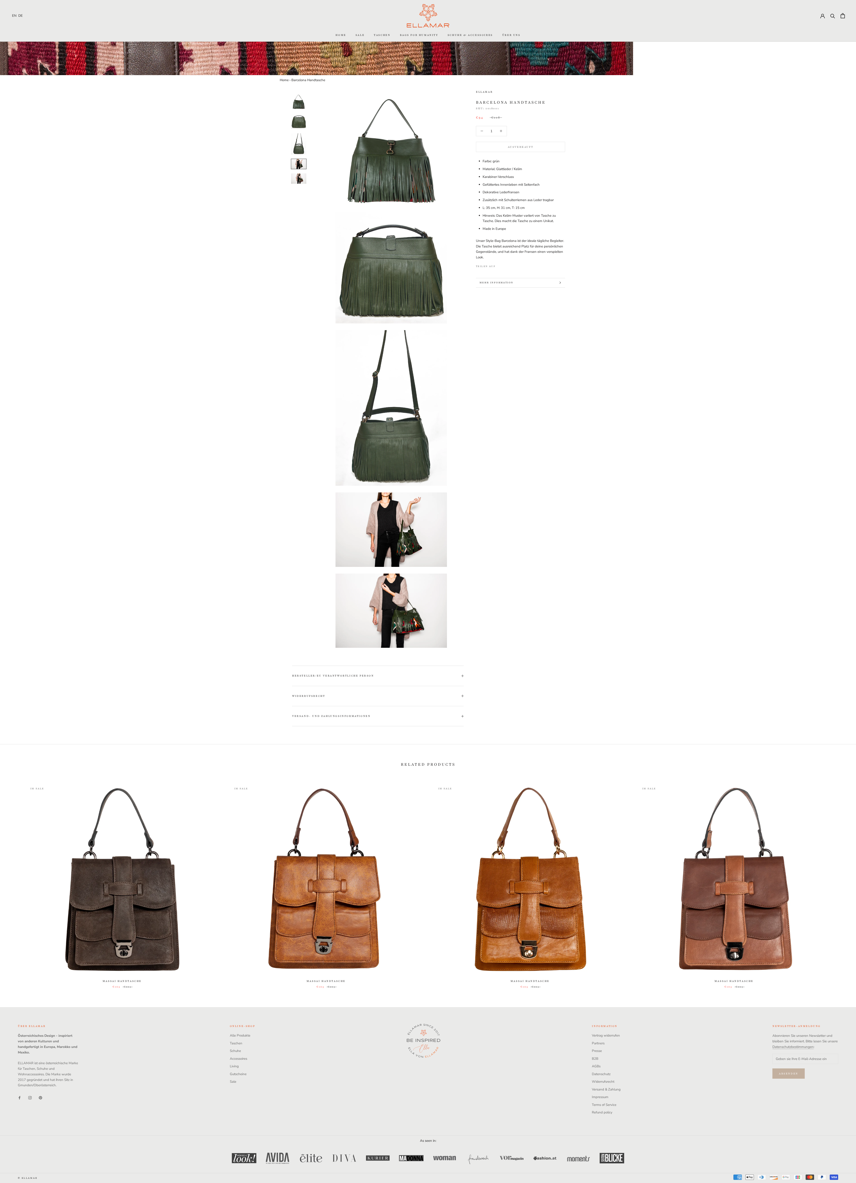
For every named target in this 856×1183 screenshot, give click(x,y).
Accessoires (238, 1058)
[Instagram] (30, 1097)
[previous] (14, 881)
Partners (598, 1043)
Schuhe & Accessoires (470, 35)
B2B (595, 1058)
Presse (597, 1051)
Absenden (788, 1073)
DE (20, 15)
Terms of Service (604, 1105)
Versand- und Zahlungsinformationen (331, 716)
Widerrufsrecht (308, 696)
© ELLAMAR (27, 1178)
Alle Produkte (240, 1035)
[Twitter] (505, 265)
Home (340, 35)
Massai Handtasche (122, 981)
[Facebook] (499, 265)
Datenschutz (601, 1074)
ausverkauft (520, 147)
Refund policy (602, 1112)
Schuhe (235, 1051)
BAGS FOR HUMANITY (419, 35)
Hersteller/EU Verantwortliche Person (333, 675)
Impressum (600, 1097)
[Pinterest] (511, 265)
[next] (842, 881)
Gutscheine (238, 1074)
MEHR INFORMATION (496, 282)
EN (14, 15)
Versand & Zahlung (606, 1089)
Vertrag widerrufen (606, 1035)
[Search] (832, 15)
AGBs (596, 1066)
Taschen (382, 35)
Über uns (511, 35)
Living (234, 1066)
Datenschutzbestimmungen (793, 1047)
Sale (360, 35)
